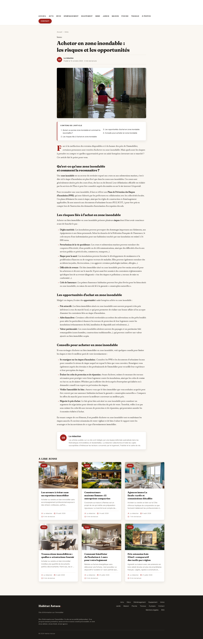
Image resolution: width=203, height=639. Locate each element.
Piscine (125, 16)
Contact (45, 21)
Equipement (87, 16)
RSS (162, 610)
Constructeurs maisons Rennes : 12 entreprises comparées (97, 495)
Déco (58, 16)
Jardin (106, 16)
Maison (115, 16)
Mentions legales (152, 610)
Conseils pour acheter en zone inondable (121, 133)
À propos (146, 16)
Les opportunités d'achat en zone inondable (122, 129)
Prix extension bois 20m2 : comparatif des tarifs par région (139, 557)
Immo (97, 16)
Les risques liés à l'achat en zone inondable (80, 137)
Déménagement (71, 16)
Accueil (42, 16)
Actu (51, 16)
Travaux (135, 16)
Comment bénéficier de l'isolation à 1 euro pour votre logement (96, 557)
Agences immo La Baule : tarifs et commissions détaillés (140, 495)
